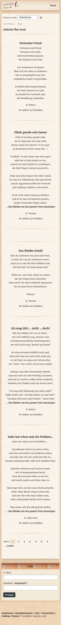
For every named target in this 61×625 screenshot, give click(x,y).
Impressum (7, 613)
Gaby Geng (31, 518)
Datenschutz (47, 613)
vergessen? (20, 583)
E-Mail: (7, 572)
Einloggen (9, 595)
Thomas (32, 213)
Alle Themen (9, 24)
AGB (37, 613)
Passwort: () (15, 583)
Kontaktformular (24, 613)
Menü (53, 5)
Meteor (32, 105)
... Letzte (9, 545)
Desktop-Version (10, 616)
